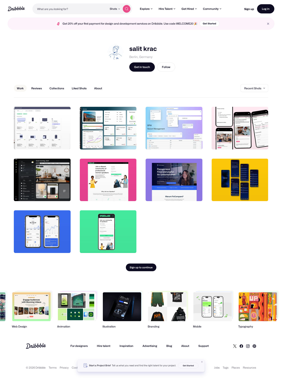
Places (236, 367)
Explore (145, 8)
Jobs (217, 367)
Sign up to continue (141, 267)
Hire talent (103, 345)
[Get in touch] (48, 142)
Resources (249, 367)
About (185, 345)
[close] (268, 24)
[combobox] (70, 9)
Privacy (64, 367)
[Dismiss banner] (202, 362)
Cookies (77, 367)
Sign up (249, 9)
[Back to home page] (16, 8)
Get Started (209, 23)
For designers (79, 345)
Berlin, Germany (141, 57)
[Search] (126, 9)
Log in (266, 8)
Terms (53, 367)
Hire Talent (165, 8)
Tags (225, 367)
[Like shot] (63, 142)
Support (203, 345)
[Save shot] (56, 142)
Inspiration (126, 345)
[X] (235, 346)
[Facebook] (241, 346)
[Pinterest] (254, 346)
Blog (169, 345)
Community (211, 8)
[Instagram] (248, 346)
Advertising (150, 345)
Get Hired (187, 8)
